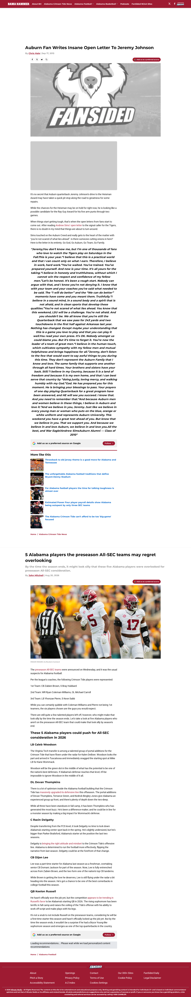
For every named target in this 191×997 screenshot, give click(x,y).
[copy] (46, 59)
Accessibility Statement (42, 982)
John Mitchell (36, 575)
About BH (36, 4)
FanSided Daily (151, 973)
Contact (94, 973)
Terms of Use (97, 977)
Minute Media (16, 990)
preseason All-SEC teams (48, 669)
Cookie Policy (125, 977)
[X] (169, 4)
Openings (70, 973)
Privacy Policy (72, 977)
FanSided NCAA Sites (142, 4)
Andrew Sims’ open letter (69, 225)
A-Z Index (70, 982)
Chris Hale (34, 53)
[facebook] (174, 4)
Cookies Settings (99, 982)
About (33, 973)
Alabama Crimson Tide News (58, 4)
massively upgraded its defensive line (59, 792)
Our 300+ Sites (125, 973)
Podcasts (124, 4)
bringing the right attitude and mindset (61, 843)
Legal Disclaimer (152, 977)
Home (33, 534)
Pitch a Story (36, 977)
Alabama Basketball (106, 4)
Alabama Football (83, 4)
